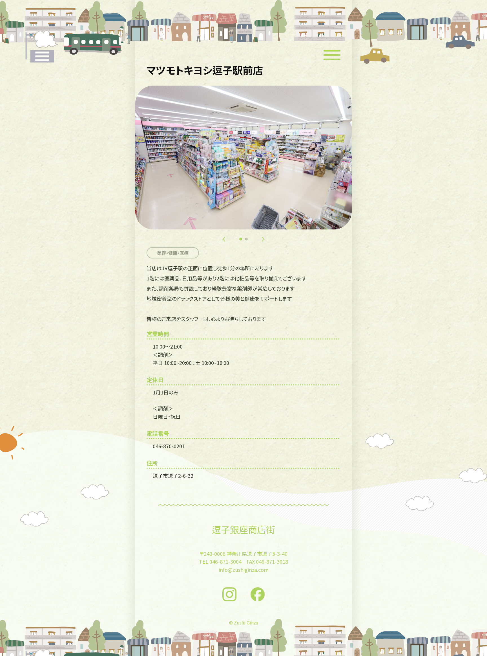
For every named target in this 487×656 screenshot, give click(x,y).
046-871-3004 (225, 561)
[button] (240, 239)
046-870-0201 (169, 446)
